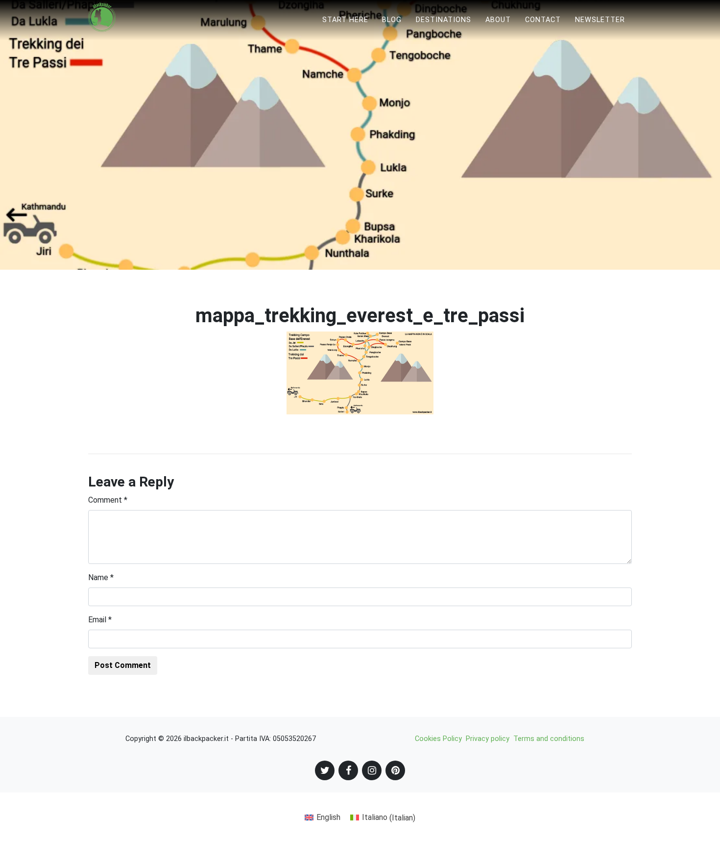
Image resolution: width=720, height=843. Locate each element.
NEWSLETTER (600, 20)
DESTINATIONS (443, 20)
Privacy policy (487, 739)
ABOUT (498, 20)
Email (100, 619)
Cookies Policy (438, 739)
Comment (107, 500)
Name (101, 577)
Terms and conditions (548, 739)
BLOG (392, 20)
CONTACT (543, 20)
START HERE (345, 20)
